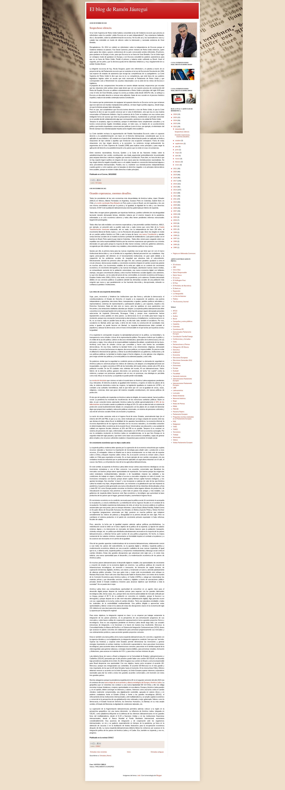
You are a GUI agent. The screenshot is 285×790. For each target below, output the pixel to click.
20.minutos (177, 264)
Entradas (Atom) (105, 755)
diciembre (179, 129)
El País (175, 283)
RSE (174, 421)
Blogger (159, 775)
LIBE (174, 388)
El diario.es (177, 288)
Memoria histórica (179, 398)
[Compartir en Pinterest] (100, 180)
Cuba (175, 342)
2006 (175, 214)
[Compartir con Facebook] (98, 180)
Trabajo (175, 435)
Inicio (129, 752)
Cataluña (176, 324)
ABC (174, 267)
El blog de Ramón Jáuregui (119, 8)
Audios (175, 316)
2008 (175, 208)
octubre (178, 140)
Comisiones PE (178, 329)
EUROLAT (176, 352)
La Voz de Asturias (179, 296)
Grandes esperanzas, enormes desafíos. (110, 193)
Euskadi (175, 371)
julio (176, 146)
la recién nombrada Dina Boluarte (107, 203)
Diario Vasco (177, 275)
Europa (175, 368)
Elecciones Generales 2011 (182, 360)
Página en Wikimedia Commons (184, 253)
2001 (175, 229)
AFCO (175, 311)
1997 (175, 238)
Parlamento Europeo (180, 414)
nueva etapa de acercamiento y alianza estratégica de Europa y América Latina (133, 682)
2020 (175, 172)
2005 (175, 217)
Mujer (175, 401)
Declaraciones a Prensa (181, 344)
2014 (175, 190)
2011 (175, 199)
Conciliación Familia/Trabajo (183, 336)
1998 (175, 235)
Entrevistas (177, 365)
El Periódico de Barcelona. (182, 286)
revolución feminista (99, 380)
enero (177, 165)
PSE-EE (175, 409)
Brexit (175, 319)
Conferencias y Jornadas (181, 339)
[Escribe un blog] (94, 180)
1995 (175, 244)
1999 (175, 232)
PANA (175, 406)
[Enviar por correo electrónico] (91, 180)
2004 (175, 220)
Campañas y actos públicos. (183, 321)
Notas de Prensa (179, 404)
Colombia (176, 326)
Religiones (176, 424)
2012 (175, 196)
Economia (176, 355)
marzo (177, 159)
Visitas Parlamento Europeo (182, 442)
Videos (175, 440)
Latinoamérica (178, 390)
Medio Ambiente (178, 396)
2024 (175, 120)
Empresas (176, 363)
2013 (175, 193)
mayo (177, 153)
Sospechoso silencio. (101, 28)
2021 (175, 168)
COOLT (98, 746)
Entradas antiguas (157, 752)
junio (177, 150)
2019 (175, 175)
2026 (175, 114)
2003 (175, 223)
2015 (175, 187)
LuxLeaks (176, 393)
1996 (175, 241)
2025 (175, 117)
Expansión (176, 291)
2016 (175, 184)
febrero (178, 162)
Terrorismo (176, 432)
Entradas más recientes (98, 752)
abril (177, 156)
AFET (175, 313)
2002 (175, 226)
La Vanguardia (178, 293)
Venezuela (176, 437)
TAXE (175, 427)
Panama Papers (178, 412)
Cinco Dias (176, 270)
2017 (175, 181)
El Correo (99, 183)
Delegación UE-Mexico (181, 347)
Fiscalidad (176, 373)
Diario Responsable (180, 272)
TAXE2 (175, 429)
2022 (175, 126)
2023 (175, 123)
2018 (175, 178)
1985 (175, 247)
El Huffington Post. (179, 280)
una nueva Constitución (147, 234)
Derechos (176, 350)
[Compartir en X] (96, 180)
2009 (175, 205)
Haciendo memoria (179, 376)
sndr (138, 775)
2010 (175, 202)
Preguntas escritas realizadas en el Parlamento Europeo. (183, 418)
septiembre (179, 143)
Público (175, 299)
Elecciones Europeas (180, 357)
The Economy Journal (180, 301)
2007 (175, 211)
